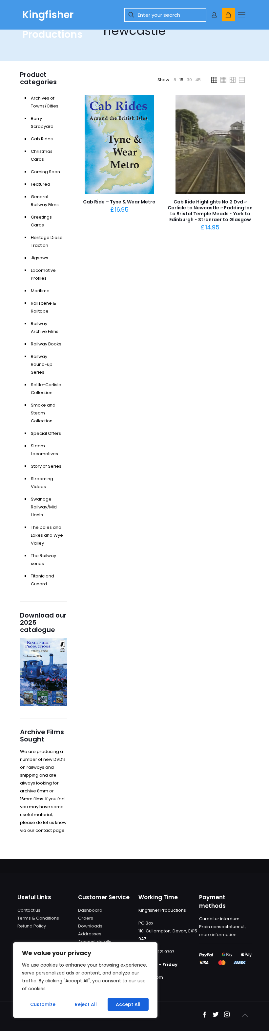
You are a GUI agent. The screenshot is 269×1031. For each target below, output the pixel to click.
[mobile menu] (242, 14)
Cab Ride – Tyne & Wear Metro (119, 202)
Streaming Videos (42, 483)
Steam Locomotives (44, 450)
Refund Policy (31, 926)
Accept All (128, 1004)
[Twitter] (215, 1015)
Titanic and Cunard (42, 580)
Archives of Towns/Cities (44, 102)
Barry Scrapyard (42, 122)
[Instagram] (226, 1015)
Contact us (28, 910)
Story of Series (46, 466)
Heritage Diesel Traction (47, 241)
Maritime (40, 291)
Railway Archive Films (44, 327)
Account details (94, 942)
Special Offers (46, 433)
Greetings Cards (41, 221)
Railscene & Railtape (43, 307)
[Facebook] (204, 1015)
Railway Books (46, 344)
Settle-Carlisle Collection (46, 389)
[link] (175, 80)
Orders (85, 918)
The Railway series (43, 559)
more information (218, 934)
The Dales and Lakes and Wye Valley (47, 535)
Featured (40, 184)
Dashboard (90, 910)
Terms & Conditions (38, 918)
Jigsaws (39, 258)
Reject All (86, 1004)
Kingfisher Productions (52, 19)
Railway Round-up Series (41, 364)
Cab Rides (42, 139)
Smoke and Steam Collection (43, 413)
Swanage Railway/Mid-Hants (45, 507)
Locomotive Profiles (43, 274)
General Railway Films (45, 201)
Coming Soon (45, 172)
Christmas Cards (41, 155)
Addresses (89, 934)
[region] (85, 980)
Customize (42, 1004)
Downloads (90, 926)
